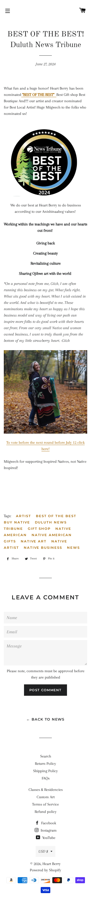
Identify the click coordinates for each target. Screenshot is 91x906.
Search (45, 756)
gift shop (39, 528)
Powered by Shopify (45, 870)
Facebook (48, 823)
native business (43, 547)
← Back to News (45, 719)
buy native (17, 522)
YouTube (48, 837)
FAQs (46, 778)
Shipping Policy (45, 771)
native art (34, 541)
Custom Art (46, 797)
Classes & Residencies (46, 789)
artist (23, 516)
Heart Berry (51, 863)
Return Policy (45, 763)
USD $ (43, 851)
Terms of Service (45, 804)
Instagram (48, 830)
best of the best (56, 516)
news (73, 547)
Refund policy (46, 811)
